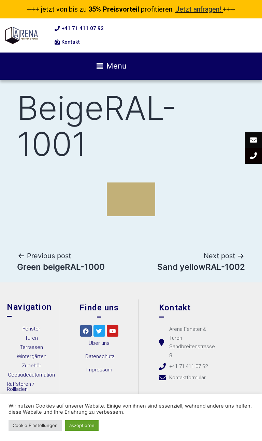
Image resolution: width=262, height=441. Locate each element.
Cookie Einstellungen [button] (35, 425)
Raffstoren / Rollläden (20, 386)
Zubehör (31, 366)
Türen (31, 338)
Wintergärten (31, 356)
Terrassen (31, 347)
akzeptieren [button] (81, 425)
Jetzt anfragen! (198, 9)
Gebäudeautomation (31, 375)
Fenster (31, 329)
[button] (79, 28)
